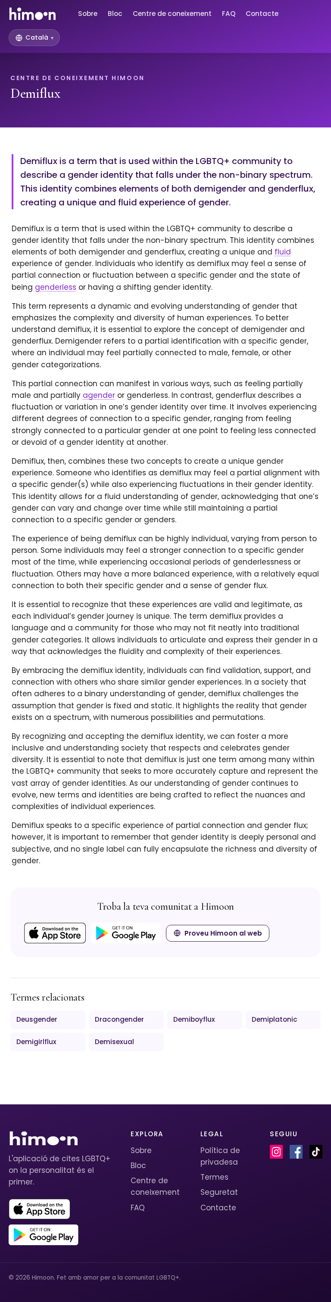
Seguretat (219, 1192)
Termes (214, 1177)
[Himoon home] (32, 14)
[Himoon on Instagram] (276, 1152)
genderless (55, 287)
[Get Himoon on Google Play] (126, 933)
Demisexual (114, 1041)
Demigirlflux (36, 1041)
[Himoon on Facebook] (296, 1152)
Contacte (262, 13)
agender (99, 395)
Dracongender (119, 1019)
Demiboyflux (194, 1019)
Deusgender (36, 1019)
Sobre (87, 13)
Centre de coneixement (172, 13)
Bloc (115, 13)
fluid (283, 252)
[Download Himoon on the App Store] (55, 933)
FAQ (228, 13)
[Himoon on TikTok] (315, 1152)
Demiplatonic (274, 1019)
